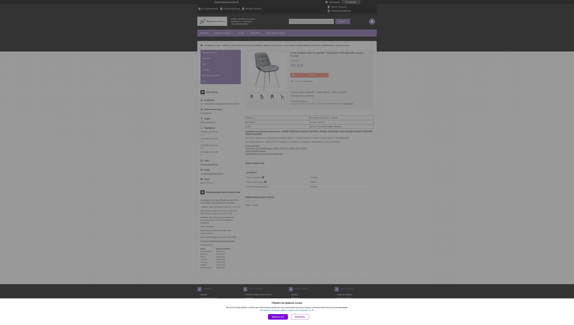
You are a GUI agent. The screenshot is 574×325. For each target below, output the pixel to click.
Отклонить (300, 317)
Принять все (278, 317)
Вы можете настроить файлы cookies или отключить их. (286, 310)
